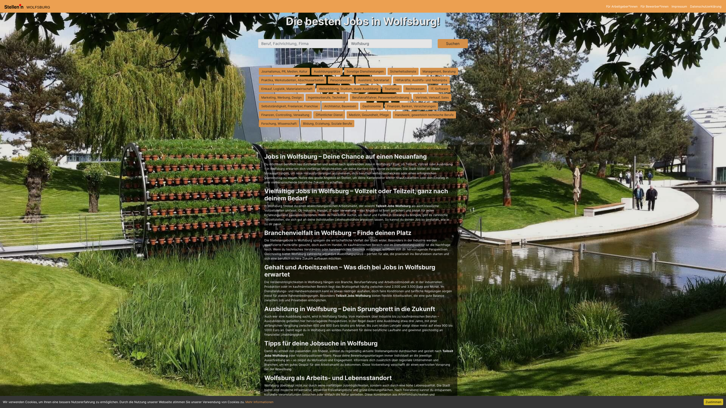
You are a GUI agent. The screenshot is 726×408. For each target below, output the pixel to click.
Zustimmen (713, 402)
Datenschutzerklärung (705, 6)
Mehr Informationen (259, 402)
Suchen (453, 43)
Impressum (679, 6)
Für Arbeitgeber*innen (622, 6)
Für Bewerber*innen (655, 6)
